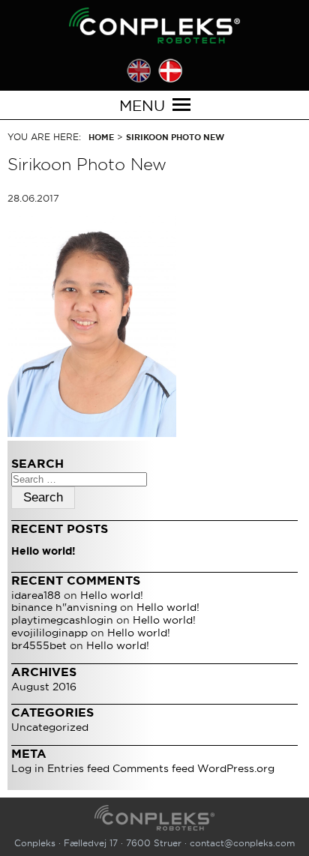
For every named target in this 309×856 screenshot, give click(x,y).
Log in (27, 768)
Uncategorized (49, 727)
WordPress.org (235, 768)
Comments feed (153, 768)
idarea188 (36, 595)
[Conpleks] (155, 25)
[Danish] (170, 70)
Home (101, 137)
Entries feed (78, 768)
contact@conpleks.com (242, 843)
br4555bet (39, 645)
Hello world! (43, 551)
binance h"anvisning (64, 607)
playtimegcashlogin (62, 620)
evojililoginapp (49, 632)
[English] (139, 70)
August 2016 (43, 686)
